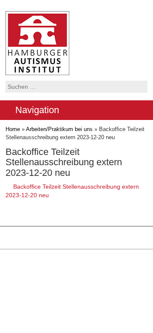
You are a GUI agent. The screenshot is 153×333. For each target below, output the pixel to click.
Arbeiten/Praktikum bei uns (59, 129)
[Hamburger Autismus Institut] (37, 42)
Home (13, 129)
